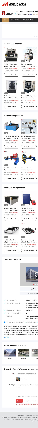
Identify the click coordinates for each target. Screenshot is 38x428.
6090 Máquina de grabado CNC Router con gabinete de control (28, 66)
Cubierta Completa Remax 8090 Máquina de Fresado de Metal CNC (11, 98)
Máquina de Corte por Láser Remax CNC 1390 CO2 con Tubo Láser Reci (11, 210)
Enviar (19, 401)
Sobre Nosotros (28, 20)
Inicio (5, 20)
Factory (10, 359)
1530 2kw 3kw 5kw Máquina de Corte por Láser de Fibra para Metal (11, 242)
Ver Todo (6, 337)
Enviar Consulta (11, 75)
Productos (16, 20)
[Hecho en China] (14, 4)
